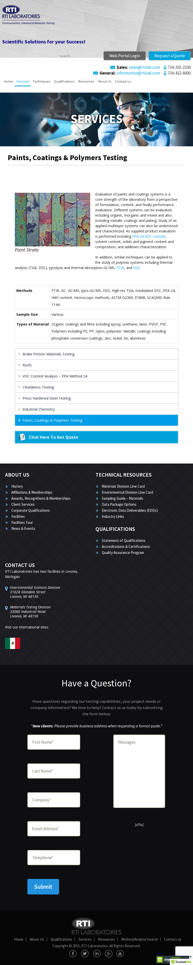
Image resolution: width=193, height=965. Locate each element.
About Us (105, 81)
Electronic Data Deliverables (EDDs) (130, 510)
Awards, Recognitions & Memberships (40, 498)
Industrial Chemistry (39, 409)
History (17, 486)
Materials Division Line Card (123, 486)
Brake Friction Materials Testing (48, 354)
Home (8, 81)
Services (22, 81)
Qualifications (64, 81)
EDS (136, 267)
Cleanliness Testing (38, 387)
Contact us (123, 81)
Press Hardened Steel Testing (47, 398)
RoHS (27, 365)
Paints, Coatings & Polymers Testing (52, 420)
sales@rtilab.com (138, 67)
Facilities (18, 516)
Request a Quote (169, 55)
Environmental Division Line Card (127, 492)
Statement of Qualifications (124, 540)
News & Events (23, 528)
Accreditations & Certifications (126, 546)
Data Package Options (119, 504)
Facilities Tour (22, 522)
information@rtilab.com (130, 73)
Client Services (23, 504)
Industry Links (113, 516)
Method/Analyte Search (139, 939)
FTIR (120, 267)
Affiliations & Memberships (32, 492)
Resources (86, 81)
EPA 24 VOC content (148, 236)
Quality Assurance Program (123, 552)
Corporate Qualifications (30, 510)
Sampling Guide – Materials (122, 498)
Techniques (42, 81)
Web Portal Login (124, 55)
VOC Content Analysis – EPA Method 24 (55, 376)
